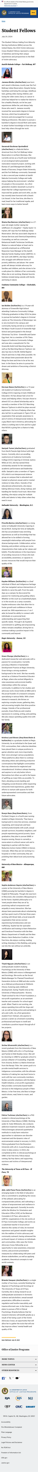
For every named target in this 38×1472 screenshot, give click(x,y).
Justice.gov (5, 1463)
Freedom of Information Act (11, 1453)
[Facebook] (4, 1379)
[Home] (18, 13)
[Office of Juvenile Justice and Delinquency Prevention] (7, 1408)
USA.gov (4, 1458)
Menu (33, 12)
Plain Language (6, 1432)
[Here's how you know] (19, 3)
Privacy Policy (6, 1437)
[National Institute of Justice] (30, 1400)
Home (3, 21)
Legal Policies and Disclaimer (11, 1442)
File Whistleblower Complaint (11, 1427)
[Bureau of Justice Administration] (7, 1400)
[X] (11, 1379)
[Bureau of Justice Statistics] (19, 1401)
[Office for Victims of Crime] (19, 1408)
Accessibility (5, 1422)
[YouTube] (17, 1379)
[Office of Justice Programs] (4, 12)
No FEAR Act (5, 1448)
